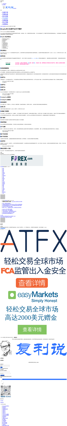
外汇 (34, 62)
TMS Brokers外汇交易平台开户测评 (8, 212)
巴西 (3, 179)
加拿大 (3, 172)
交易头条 (5, 14)
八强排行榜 (4, 3)
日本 (3, 176)
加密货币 (3, 175)
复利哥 (6, 200)
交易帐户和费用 (5, 418)
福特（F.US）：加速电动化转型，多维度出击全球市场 (11, 207)
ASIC (38, 58)
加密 (3, 177)
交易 (3, 186)
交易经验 (5, 20)
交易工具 (3, 413)
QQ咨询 (1, 400)
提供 (3, 171)
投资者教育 (4, 416)
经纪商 (3, 183)
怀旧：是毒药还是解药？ (6, 203)
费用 (3, 185)
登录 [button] (1, 1)
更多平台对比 (2, 228)
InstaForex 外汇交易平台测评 (7, 209)
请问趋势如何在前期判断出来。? (8, 213)
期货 (3, 168)
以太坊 (3, 181)
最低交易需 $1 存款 (5, 425)
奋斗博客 (3, 4)
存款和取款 (4, 420)
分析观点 (5, 24)
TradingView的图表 (5, 414)
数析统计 (15, 337)
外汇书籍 (5, 22)
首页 (1, 26)
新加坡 (3, 182)
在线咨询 (2, 402)
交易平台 (3, 411)
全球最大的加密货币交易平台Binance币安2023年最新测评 (12, 204)
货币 (3, 169)
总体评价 (3, 424)
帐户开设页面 (4, 422)
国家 (3, 170)
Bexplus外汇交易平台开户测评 (17, 201)
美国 (3, 184)
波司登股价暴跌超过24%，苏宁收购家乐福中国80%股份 (12, 205)
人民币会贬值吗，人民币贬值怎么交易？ (9, 211)
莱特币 (3, 178)
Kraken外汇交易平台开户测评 (7, 206)
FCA (32, 58)
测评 (3, 180)
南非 (3, 174)
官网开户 (8, 64)
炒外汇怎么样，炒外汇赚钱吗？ (7, 210)
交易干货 (5, 12)
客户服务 (3, 419)
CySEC (35, 58)
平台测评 (5, 18)
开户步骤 (3, 421)
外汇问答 (5, 16)
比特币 (3, 173)
